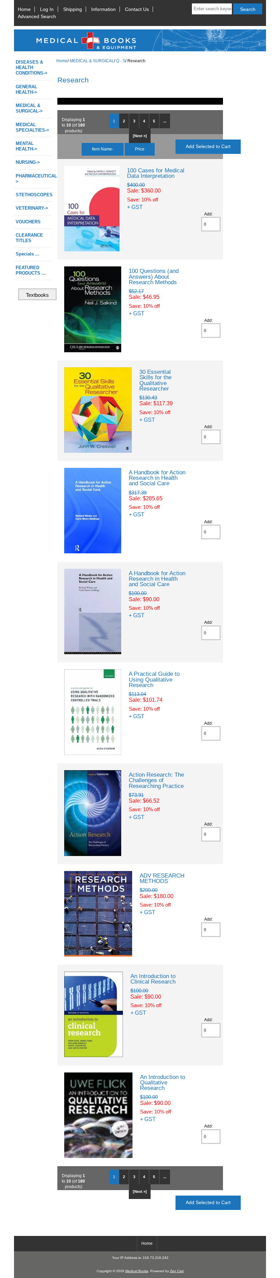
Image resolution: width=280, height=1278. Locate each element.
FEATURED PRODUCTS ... (31, 270)
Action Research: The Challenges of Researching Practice (156, 780)
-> (29, 108)
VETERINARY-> (32, 208)
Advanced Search (37, 16)
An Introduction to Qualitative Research (162, 1082)
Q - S (120, 60)
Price (139, 149)
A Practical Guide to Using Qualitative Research (154, 679)
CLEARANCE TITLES (29, 238)
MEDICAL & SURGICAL (92, 60)
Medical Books (136, 1271)
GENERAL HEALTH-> (26, 89)
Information (103, 9)
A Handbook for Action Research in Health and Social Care (157, 478)
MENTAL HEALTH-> (26, 146)
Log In (47, 9)
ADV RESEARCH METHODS (162, 878)
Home (24, 9)
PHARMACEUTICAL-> (34, 178)
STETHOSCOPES (34, 194)
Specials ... (27, 253)
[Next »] (140, 136)
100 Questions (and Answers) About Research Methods (154, 276)
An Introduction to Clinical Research (153, 979)
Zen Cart (177, 1271)
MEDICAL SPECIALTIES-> (32, 127)
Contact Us (137, 9)
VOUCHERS (28, 221)
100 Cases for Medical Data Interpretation (155, 173)
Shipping (72, 9)
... (164, 121)
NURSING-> (28, 162)
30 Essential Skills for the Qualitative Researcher (155, 380)
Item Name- (102, 149)
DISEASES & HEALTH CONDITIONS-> (31, 68)
